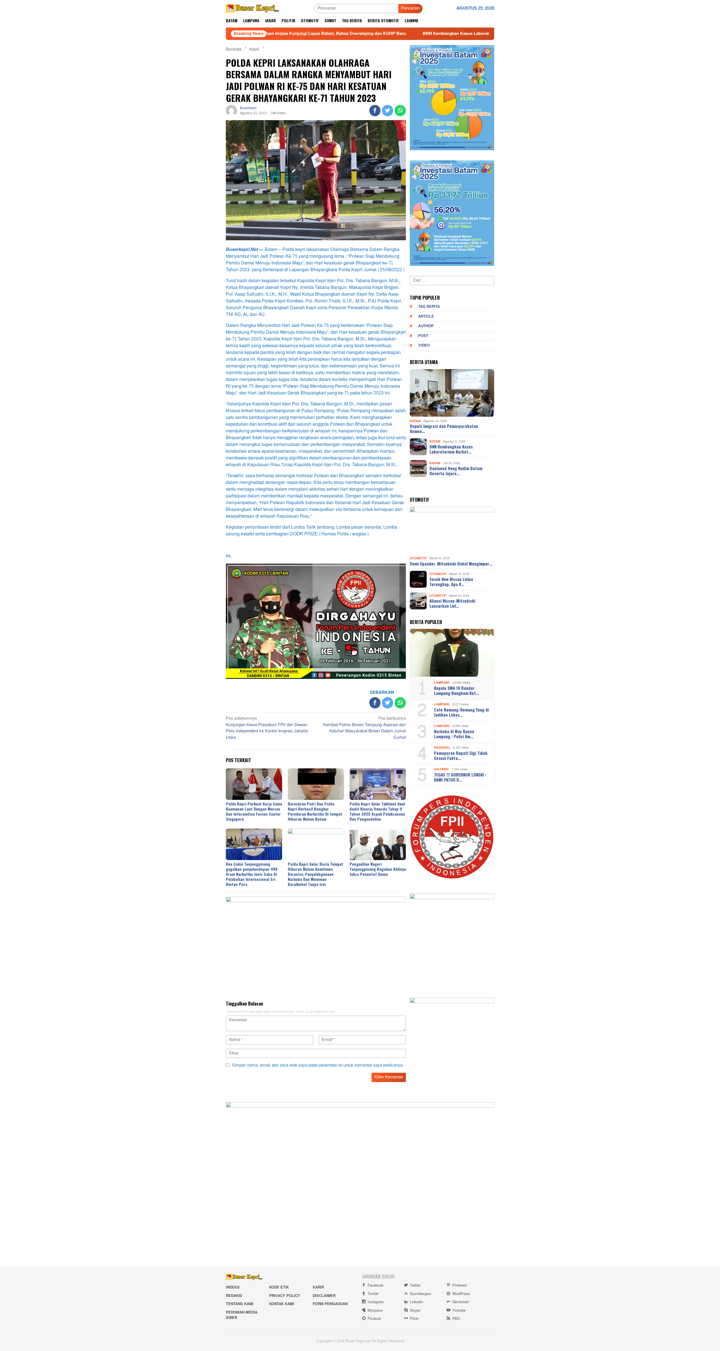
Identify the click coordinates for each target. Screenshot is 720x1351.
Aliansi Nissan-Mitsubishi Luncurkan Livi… (452, 603)
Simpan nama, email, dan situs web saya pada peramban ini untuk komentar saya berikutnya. (318, 1065)
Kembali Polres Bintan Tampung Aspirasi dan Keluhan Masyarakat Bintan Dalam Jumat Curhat (364, 728)
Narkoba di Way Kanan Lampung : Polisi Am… (454, 734)
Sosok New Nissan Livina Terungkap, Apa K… (451, 581)
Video (424, 345)
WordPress (461, 1294)
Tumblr (373, 1294)
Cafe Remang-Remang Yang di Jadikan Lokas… (461, 712)
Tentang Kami (239, 1304)
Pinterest (459, 1285)
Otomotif (418, 558)
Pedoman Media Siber (241, 1315)
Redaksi (234, 1295)
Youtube (458, 1310)
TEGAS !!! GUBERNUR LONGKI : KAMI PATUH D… (460, 777)
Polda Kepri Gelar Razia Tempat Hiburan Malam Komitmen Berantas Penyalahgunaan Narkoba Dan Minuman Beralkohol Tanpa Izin (315, 874)
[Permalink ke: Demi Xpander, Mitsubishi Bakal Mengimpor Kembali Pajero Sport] (452, 531)
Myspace (375, 1310)
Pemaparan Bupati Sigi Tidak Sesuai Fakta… (460, 755)
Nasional (442, 747)
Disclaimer (324, 1295)
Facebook (376, 1285)
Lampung (442, 682)
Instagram (376, 1302)
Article (426, 316)
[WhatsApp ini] (400, 110)
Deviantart (460, 1302)
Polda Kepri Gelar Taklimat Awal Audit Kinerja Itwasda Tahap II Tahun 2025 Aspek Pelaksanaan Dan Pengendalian (377, 811)
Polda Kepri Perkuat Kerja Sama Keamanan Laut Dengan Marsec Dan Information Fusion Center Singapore (254, 811)
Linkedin (416, 1302)
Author (425, 326)
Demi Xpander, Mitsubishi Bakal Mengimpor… (451, 563)
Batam (415, 420)
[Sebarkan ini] (375, 110)
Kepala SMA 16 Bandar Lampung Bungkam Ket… (456, 690)
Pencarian (410, 8)
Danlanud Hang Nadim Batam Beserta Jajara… (455, 471)
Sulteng (441, 769)
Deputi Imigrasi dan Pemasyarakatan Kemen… (444, 428)
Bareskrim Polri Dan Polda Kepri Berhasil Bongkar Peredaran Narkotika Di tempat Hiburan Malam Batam (315, 811)
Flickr (414, 1318)
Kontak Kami (281, 1304)
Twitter (415, 1285)
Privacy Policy (284, 1295)
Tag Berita (429, 306)
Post (423, 336)
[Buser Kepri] (252, 10)
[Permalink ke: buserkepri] (231, 112)
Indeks (233, 1287)
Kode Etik (279, 1287)
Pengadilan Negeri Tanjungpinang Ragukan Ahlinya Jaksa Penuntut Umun (378, 869)
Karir (318, 1287)
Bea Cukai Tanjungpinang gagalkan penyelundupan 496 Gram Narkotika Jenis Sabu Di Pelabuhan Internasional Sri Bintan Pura (252, 874)
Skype (415, 1310)
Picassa (374, 1318)
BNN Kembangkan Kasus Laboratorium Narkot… (451, 449)
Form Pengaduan (330, 1304)
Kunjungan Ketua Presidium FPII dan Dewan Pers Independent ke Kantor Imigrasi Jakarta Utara (267, 728)
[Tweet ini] (387, 110)
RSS (456, 1318)
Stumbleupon (420, 1294)
